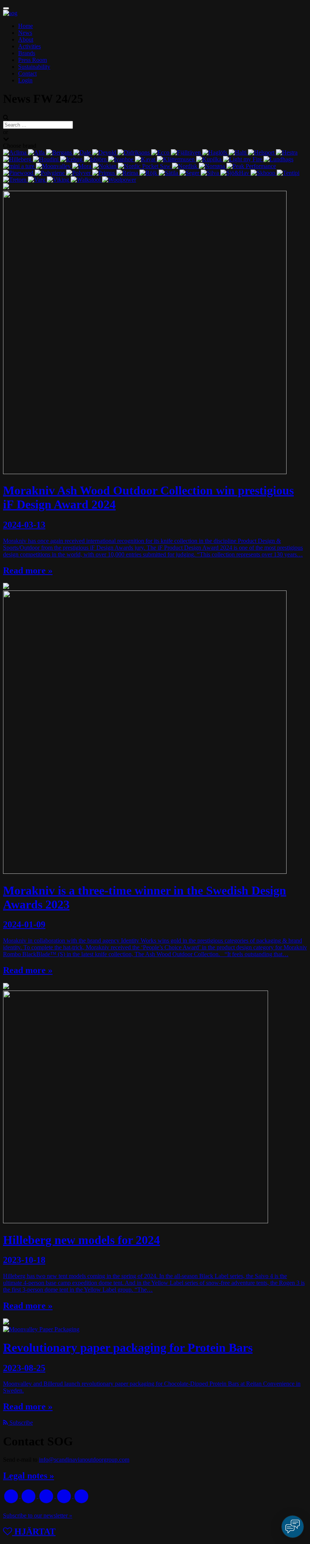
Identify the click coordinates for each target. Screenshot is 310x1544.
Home (25, 26)
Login (25, 80)
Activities (29, 46)
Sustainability (34, 66)
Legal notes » (28, 1476)
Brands (26, 53)
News (25, 32)
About (25, 39)
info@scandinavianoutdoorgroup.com (84, 1459)
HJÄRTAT (34, 1531)
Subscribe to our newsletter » (37, 1515)
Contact (27, 73)
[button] (6, 8)
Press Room (32, 60)
